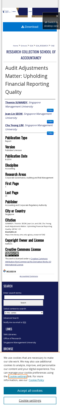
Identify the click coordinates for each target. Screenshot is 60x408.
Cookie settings (18, 376)
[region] (30, 380)
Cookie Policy (36, 380)
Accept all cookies (30, 390)
